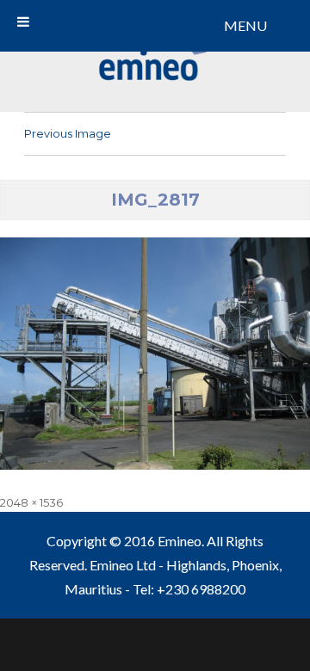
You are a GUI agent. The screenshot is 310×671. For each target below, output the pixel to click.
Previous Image (67, 133)
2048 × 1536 (31, 502)
